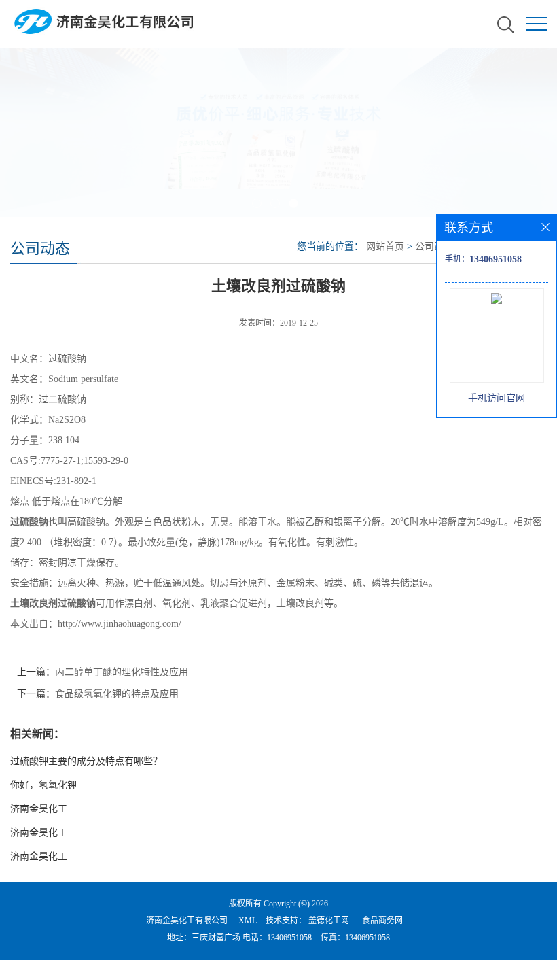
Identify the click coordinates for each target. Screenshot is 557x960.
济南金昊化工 (38, 809)
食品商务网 (382, 920)
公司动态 (434, 246)
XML (247, 920)
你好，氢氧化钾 (43, 785)
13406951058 (289, 937)
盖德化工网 (328, 920)
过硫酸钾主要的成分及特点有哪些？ (86, 761)
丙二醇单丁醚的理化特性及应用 (121, 672)
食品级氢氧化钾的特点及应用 (117, 694)
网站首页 (385, 246)
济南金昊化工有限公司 (187, 920)
